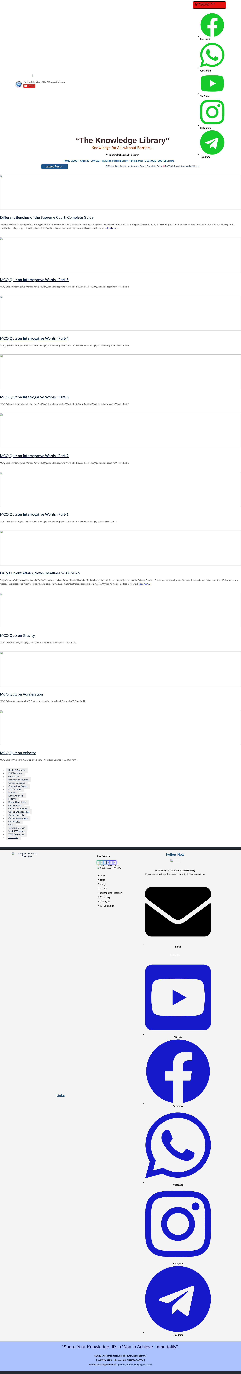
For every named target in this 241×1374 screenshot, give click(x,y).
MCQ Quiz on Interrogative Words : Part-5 (161, 166)
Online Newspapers (18, 818)
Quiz (10, 825)
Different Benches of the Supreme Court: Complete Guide (108, 166)
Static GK (13, 837)
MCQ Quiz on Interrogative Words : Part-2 (34, 456)
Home (67, 160)
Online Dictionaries (17, 809)
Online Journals (16, 815)
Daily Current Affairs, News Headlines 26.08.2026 (40, 573)
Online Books (14, 805)
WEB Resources (16, 834)
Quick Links (14, 821)
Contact (95, 160)
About (75, 160)
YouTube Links (166, 160)
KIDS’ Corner (14, 789)
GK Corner (13, 776)
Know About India (17, 802)
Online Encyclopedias (18, 812)
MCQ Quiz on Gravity (17, 636)
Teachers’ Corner (16, 828)
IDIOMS (12, 799)
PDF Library (136, 160)
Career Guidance (16, 783)
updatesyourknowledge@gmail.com (134, 1365)
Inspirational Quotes (18, 780)
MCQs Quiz (150, 160)
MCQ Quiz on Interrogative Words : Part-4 (34, 338)
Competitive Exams (17, 786)
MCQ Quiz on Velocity (18, 753)
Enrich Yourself (15, 796)
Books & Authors (16, 770)
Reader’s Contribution (115, 160)
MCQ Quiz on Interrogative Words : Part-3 (34, 397)
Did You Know (15, 773)
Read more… (113, 228)
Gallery (84, 160)
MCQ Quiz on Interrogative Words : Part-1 (34, 514)
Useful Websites (16, 831)
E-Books (12, 792)
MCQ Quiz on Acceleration (21, 694)
